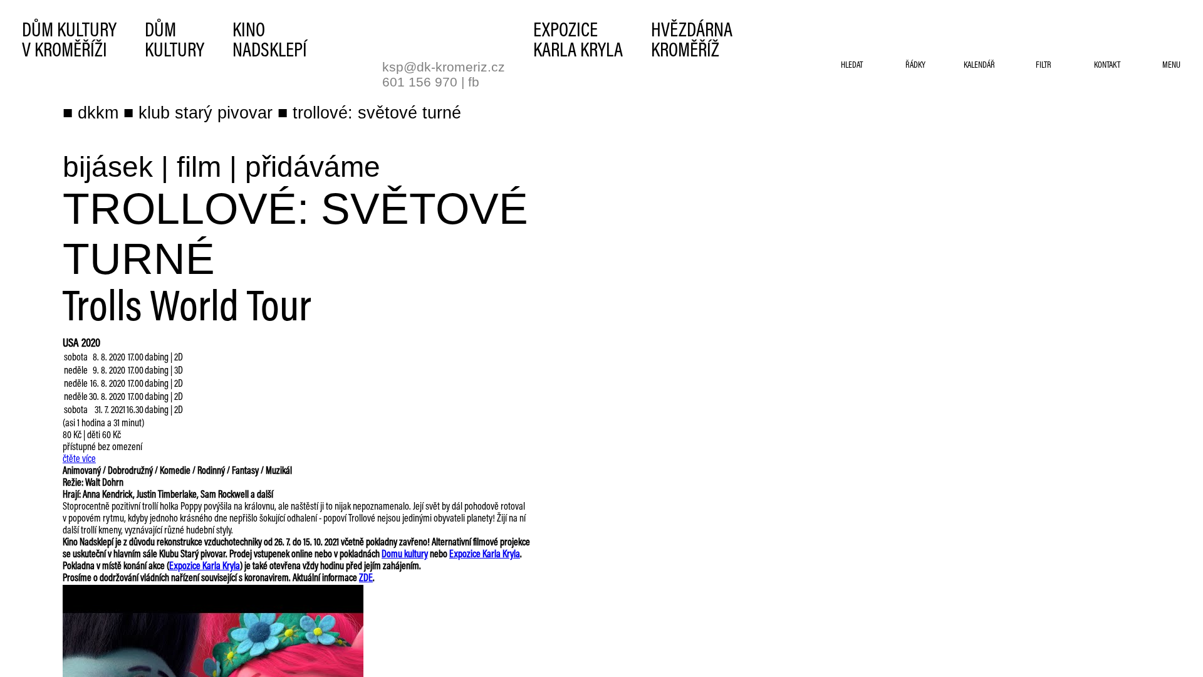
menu (1171, 65)
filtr (1043, 65)
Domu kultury (405, 555)
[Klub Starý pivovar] (416, 36)
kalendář (979, 65)
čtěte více (79, 459)
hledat (852, 65)
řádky (915, 65)
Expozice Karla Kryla (484, 555)
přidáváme (312, 166)
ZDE (366, 579)
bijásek (108, 166)
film (199, 166)
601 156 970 (419, 82)
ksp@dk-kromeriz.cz (443, 67)
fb (473, 82)
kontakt (1107, 65)
